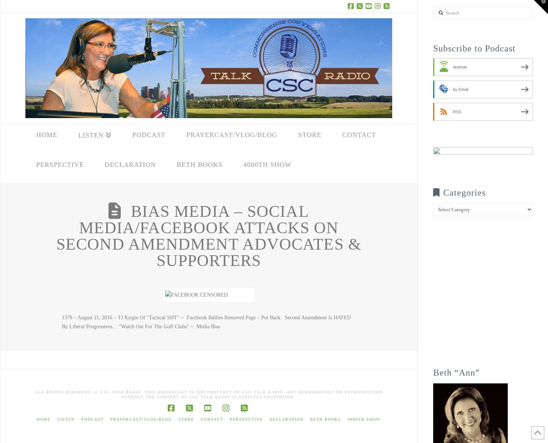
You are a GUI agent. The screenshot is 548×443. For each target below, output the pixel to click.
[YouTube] (369, 6)
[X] (360, 6)
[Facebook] (351, 6)
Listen (66, 419)
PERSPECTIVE (246, 419)
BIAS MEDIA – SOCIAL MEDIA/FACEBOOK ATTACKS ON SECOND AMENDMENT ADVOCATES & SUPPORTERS (208, 236)
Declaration (286, 419)
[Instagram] (378, 6)
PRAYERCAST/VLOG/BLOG (141, 419)
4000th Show (364, 419)
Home (44, 419)
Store (186, 419)
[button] (541, 7)
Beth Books (325, 419)
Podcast (92, 419)
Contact (212, 419)
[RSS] (387, 6)
